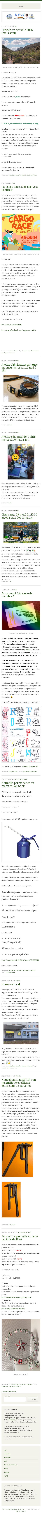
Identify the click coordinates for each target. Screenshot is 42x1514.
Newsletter (7, 1458)
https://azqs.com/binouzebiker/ (13, 1309)
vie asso (12, 353)
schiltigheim (5, 353)
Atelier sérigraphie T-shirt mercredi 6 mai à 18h (19, 438)
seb (16, 26)
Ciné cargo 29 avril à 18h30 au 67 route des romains (19, 516)
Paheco (28, 650)
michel (16, 361)
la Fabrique (12, 1420)
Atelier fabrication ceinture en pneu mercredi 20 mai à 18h (20, 367)
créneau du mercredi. (30, 766)
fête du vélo (35, 351)
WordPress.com (21, 1511)
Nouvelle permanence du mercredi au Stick (18, 784)
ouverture (5, 1068)
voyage (6, 1476)
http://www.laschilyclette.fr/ (12, 325)
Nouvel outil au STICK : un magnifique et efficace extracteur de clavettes (19, 1082)
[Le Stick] (21, 21)
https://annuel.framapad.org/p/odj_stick (16, 1297)
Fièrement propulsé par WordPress (13, 1509)
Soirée (28, 175)
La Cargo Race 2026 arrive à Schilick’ (20, 188)
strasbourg (17, 1386)
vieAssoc (34, 175)
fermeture (5, 1386)
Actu (10, 175)
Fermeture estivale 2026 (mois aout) (17, 32)
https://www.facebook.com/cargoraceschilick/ (19, 330)
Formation (12, 970)
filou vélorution (20, 779)
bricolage (9, 972)
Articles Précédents (9, 1392)
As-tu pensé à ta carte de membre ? (17, 595)
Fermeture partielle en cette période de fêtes (20, 1238)
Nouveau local (11, 984)
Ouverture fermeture (19, 175)
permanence (27, 771)
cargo (25, 351)
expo (29, 351)
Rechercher (7, 1396)
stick (13, 972)
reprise (11, 1386)
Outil (13, 1224)
